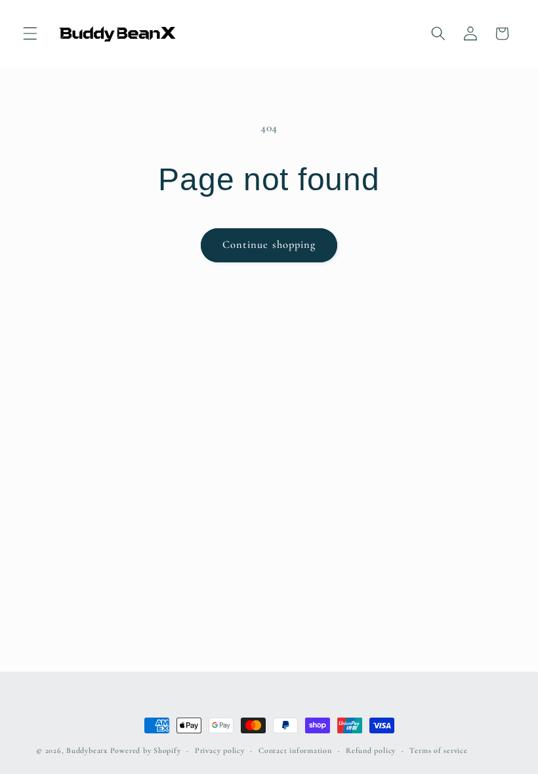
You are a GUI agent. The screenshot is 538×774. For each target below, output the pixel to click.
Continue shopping (269, 244)
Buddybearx (87, 750)
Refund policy (371, 750)
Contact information (295, 750)
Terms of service (438, 750)
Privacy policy (220, 750)
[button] (30, 33)
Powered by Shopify (145, 750)
